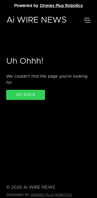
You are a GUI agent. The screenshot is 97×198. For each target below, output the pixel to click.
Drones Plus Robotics (61, 6)
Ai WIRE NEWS (36, 20)
